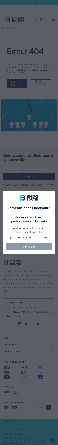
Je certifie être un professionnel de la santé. (31, 238)
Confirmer (29, 246)
